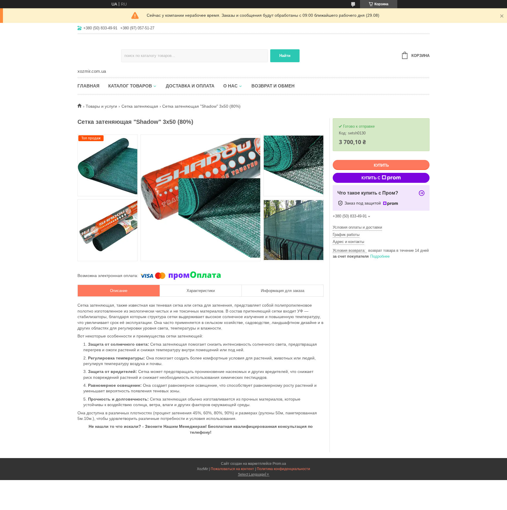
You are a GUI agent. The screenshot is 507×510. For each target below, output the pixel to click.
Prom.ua (279, 464)
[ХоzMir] (99, 51)
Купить (381, 165)
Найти (284, 55)
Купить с (370, 178)
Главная (88, 86)
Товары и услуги (101, 106)
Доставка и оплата (190, 86)
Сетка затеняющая (139, 106)
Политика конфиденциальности (283, 469)
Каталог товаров (130, 86)
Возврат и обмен (273, 86)
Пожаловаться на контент (232, 469)
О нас (230, 86)
